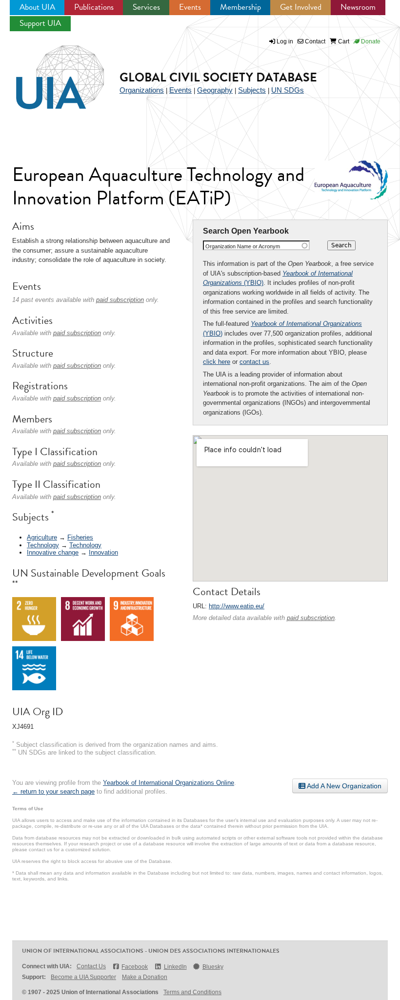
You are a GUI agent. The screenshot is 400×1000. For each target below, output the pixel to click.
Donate (370, 41)
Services (146, 7)
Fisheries (80, 537)
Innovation (103, 552)
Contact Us (91, 966)
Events (190, 7)
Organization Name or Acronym (242, 246)
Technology (43, 545)
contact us (254, 361)
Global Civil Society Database (218, 77)
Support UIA (40, 23)
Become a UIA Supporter (83, 977)
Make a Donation (144, 977)
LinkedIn (175, 966)
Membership (240, 7)
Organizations (142, 90)
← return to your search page (53, 791)
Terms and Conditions (192, 992)
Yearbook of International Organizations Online (168, 782)
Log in (285, 41)
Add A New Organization (343, 786)
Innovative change (53, 552)
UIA (48, 72)
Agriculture (42, 537)
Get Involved (300, 7)
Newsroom (358, 7)
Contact (314, 41)
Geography (215, 90)
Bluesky (212, 966)
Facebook (134, 966)
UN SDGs (287, 90)
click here (216, 361)
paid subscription (311, 617)
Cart (343, 41)
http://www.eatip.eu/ (236, 606)
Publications (94, 7)
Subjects (252, 90)
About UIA (37, 7)
